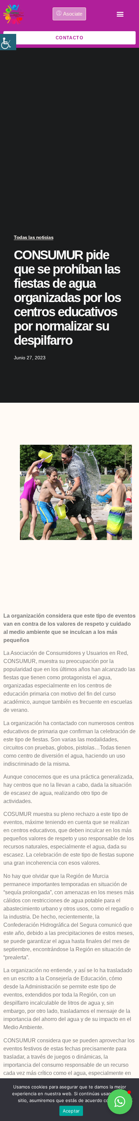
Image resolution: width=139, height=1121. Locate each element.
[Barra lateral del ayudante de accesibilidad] (8, 42)
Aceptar (71, 1111)
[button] (120, 14)
